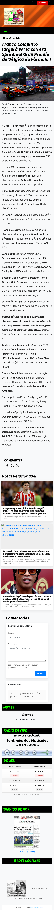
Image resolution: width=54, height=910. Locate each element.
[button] (34, 2)
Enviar (40, 673)
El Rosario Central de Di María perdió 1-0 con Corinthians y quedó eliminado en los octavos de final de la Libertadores (26, 554)
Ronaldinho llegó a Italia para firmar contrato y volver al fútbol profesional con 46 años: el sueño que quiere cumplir (27, 599)
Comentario (12, 644)
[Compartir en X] (12, 465)
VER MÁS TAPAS (27, 851)
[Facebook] (50, 2)
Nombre (11, 633)
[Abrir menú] (5, 31)
